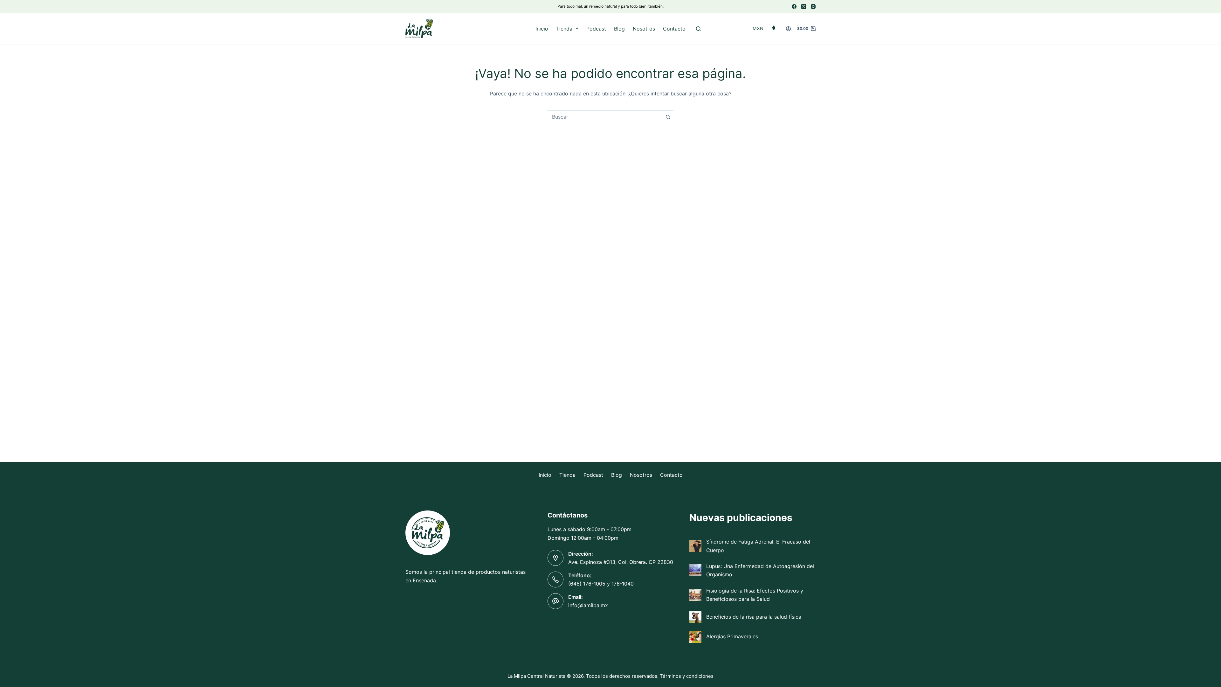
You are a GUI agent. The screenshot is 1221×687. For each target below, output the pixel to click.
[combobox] (604, 116)
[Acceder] (788, 28)
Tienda (564, 28)
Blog (619, 28)
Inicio (541, 28)
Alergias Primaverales (732, 636)
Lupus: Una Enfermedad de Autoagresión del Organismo (760, 570)
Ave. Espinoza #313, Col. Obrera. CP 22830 (620, 562)
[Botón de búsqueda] (668, 117)
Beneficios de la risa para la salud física (753, 617)
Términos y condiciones (687, 676)
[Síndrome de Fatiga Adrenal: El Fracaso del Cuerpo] (695, 546)
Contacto (674, 28)
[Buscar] (698, 28)
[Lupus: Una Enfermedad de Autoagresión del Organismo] (695, 570)
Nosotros (644, 28)
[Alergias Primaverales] (695, 637)
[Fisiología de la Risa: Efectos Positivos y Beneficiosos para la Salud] (695, 595)
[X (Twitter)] (803, 6)
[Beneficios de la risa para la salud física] (695, 617)
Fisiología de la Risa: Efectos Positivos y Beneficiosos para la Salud (754, 594)
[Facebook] (794, 6)
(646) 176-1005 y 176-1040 (601, 583)
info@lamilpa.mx (588, 605)
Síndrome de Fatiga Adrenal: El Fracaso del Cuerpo (758, 545)
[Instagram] (813, 6)
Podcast (596, 28)
